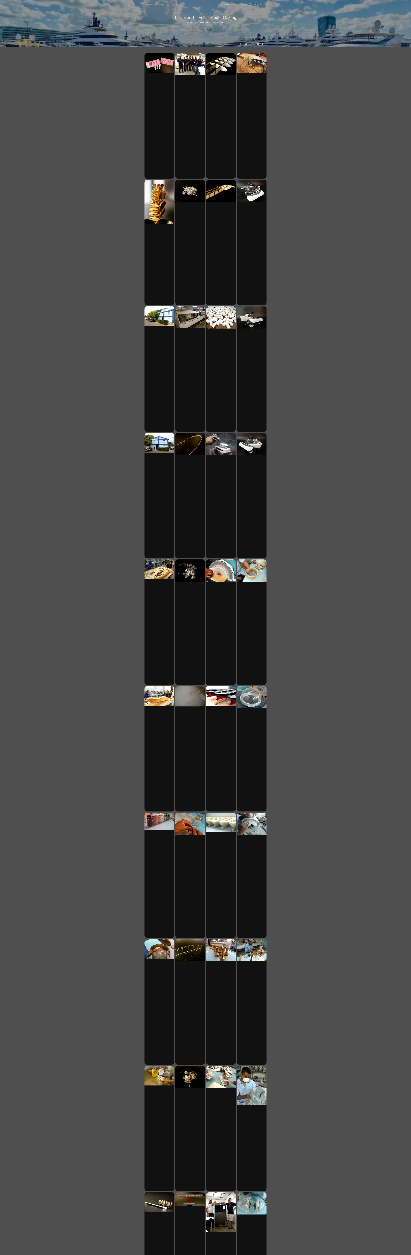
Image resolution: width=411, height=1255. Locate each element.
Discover (244, 4)
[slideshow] (241, 44)
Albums (226, 4)
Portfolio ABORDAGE (155, 4)
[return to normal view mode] (246, 44)
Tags (235, 4)
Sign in (253, 4)
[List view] (262, 44)
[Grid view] (257, 44)
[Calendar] (252, 44)
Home (147, 44)
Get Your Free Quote (205, 30)
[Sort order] (235, 44)
